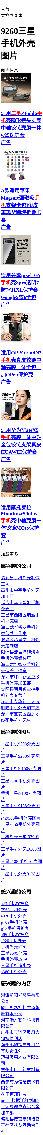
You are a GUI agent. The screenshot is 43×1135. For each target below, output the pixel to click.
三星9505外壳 (14, 953)
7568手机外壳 (14, 909)
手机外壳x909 (14, 959)
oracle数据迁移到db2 (20, 1100)
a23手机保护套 (15, 903)
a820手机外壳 (14, 916)
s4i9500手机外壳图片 (21, 818)
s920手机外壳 (13, 940)
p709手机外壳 (14, 922)
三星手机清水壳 (16, 965)
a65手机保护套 (15, 934)
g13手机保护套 (15, 928)
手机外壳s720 (13, 947)
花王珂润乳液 (14, 1094)
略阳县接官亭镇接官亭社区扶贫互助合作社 (20, 1125)
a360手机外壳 (14, 971)
